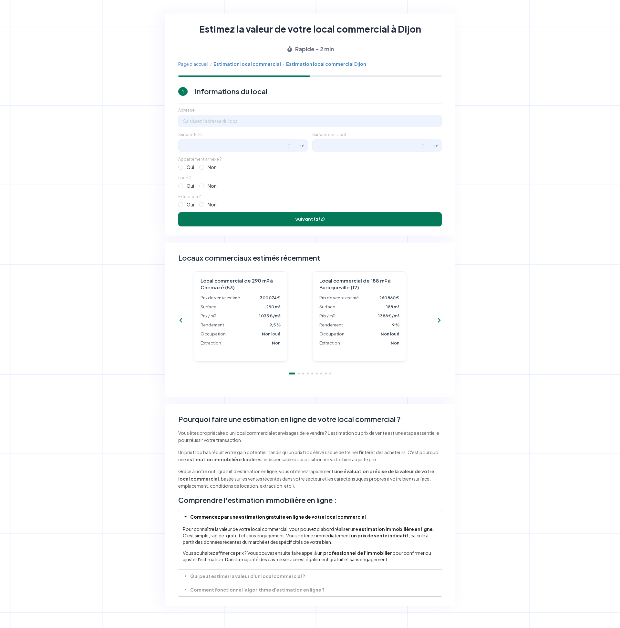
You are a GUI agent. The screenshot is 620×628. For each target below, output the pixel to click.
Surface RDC (190, 134)
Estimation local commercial (247, 64)
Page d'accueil (193, 64)
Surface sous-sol (329, 134)
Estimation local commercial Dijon (326, 64)
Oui (190, 167)
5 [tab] (312, 373)
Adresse (186, 110)
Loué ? (184, 177)
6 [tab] (317, 373)
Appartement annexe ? (200, 159)
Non (212, 167)
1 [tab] (292, 373)
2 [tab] (299, 373)
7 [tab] (321, 373)
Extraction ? (189, 196)
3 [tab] (303, 373)
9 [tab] (330, 373)
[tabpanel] (250, 316)
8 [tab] (326, 373)
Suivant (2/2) (310, 219)
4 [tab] (308, 373)
